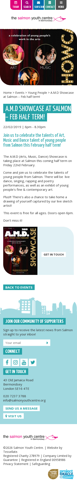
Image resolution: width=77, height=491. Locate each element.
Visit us (14, 416)
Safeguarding (41, 464)
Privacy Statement (15, 464)
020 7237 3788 (14, 396)
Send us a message (21, 408)
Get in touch (54, 254)
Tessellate (10, 452)
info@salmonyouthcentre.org (24, 400)
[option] (38, 57)
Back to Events (19, 287)
